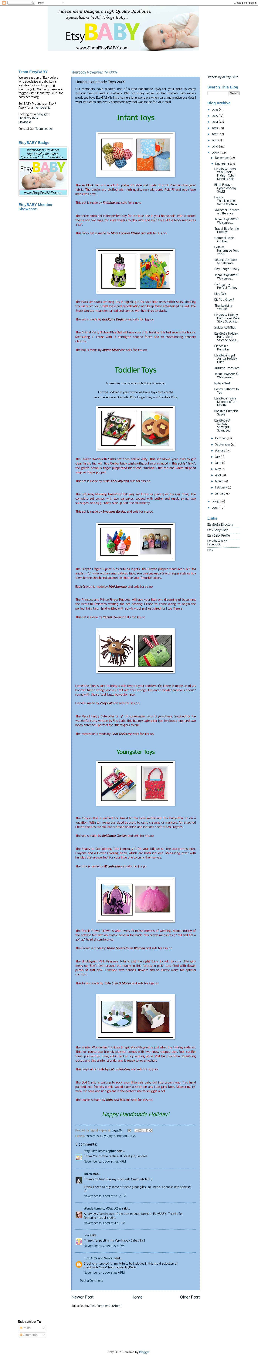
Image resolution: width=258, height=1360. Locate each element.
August (220, 450)
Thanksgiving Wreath (223, 307)
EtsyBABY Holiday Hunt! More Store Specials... (226, 337)
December (222, 158)
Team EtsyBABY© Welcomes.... (226, 221)
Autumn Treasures (226, 368)
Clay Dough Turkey (226, 269)
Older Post (190, 1297)
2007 (215, 507)
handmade (121, 1136)
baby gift (43, 114)
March (219, 481)
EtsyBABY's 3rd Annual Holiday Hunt (225, 359)
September (223, 444)
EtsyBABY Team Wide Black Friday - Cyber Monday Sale (225, 174)
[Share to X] (143, 1130)
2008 (215, 501)
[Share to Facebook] (147, 1130)
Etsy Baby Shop (217, 530)
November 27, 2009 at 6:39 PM (104, 1272)
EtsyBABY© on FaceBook (217, 543)
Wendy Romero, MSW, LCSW (102, 1208)
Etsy (210, 550)
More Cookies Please (125, 233)
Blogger (144, 1352)
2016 (215, 109)
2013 (215, 128)
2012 (215, 134)
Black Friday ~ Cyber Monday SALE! (225, 188)
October (221, 438)
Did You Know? (224, 299)
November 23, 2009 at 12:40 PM (105, 1196)
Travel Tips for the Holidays (226, 230)
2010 (215, 146)
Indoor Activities (225, 327)
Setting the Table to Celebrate (225, 262)
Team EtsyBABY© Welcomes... (226, 277)
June (218, 463)
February (221, 487)
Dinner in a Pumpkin (221, 348)
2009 (215, 152)
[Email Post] (129, 1130)
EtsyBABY (25, 122)
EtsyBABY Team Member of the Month (225, 402)
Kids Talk (220, 294)
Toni (86, 1235)
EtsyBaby (106, 1136)
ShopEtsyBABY (28, 118)
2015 (215, 115)
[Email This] (136, 1130)
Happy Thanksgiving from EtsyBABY (225, 201)
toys (133, 1136)
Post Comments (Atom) (106, 1306)
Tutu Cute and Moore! (99, 1258)
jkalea (88, 1174)
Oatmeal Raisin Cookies (224, 240)
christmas (92, 1136)
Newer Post (82, 1297)
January (220, 493)
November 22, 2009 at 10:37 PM (105, 1161)
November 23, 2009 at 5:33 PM (104, 1246)
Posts (26, 1328)
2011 (215, 140)
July (218, 456)
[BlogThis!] (140, 1130)
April (218, 475)
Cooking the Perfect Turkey (225, 286)
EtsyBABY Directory (220, 524)
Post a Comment (91, 1280)
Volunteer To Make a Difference (226, 212)
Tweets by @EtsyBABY (222, 77)
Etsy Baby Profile (218, 535)
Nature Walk (222, 383)
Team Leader (44, 129)
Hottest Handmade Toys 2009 (226, 251)
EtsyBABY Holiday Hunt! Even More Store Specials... (226, 318)
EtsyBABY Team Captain (100, 1151)
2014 (215, 122)
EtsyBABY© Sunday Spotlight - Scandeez (222, 425)
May (218, 469)
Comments (30, 1335)
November (222, 164)
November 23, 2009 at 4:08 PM (104, 1223)
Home (137, 1297)
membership (42, 107)
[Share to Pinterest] (150, 1130)
